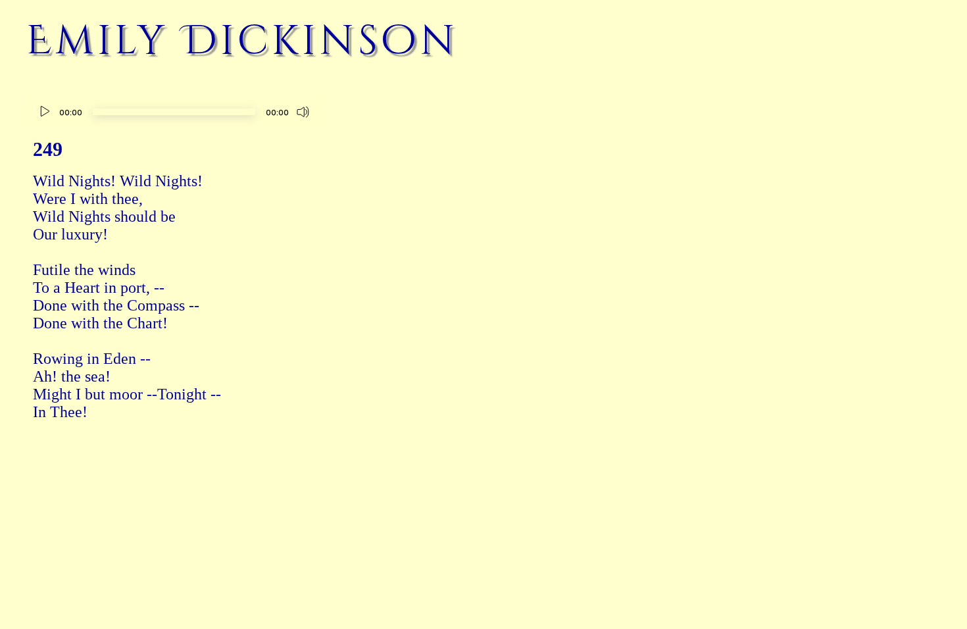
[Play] (44, 111)
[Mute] (303, 111)
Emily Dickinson (242, 40)
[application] (174, 113)
